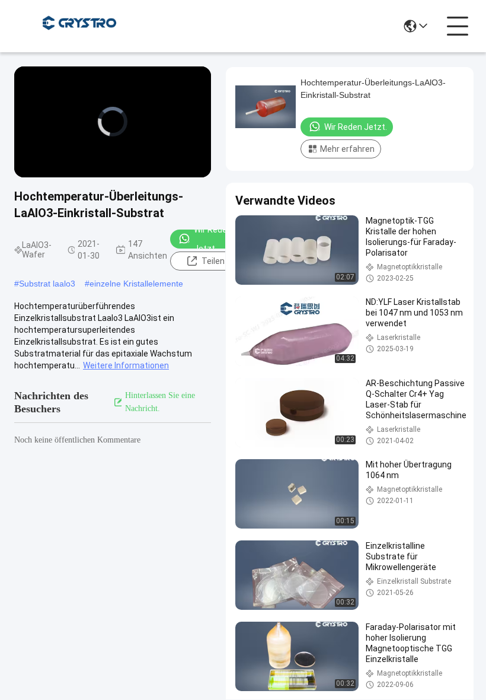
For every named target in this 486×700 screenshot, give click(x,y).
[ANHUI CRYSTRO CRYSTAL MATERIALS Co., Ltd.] (79, 26)
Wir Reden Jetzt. (213, 239)
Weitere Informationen (126, 365)
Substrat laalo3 (47, 283)
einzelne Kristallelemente (136, 283)
